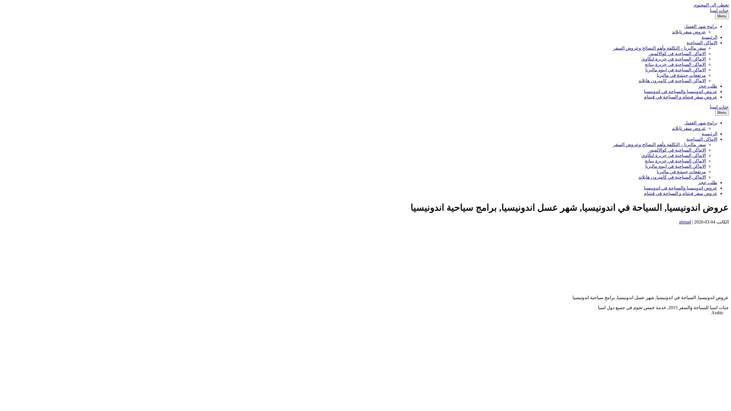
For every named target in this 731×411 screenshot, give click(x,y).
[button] (365, 312)
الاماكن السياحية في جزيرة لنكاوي (673, 59)
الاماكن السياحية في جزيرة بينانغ (675, 64)
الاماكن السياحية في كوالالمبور (677, 53)
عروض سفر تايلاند (689, 31)
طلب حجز (707, 86)
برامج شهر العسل (700, 26)
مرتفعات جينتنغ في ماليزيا (681, 75)
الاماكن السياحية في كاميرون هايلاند (672, 80)
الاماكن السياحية (701, 42)
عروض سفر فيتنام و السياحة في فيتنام (680, 96)
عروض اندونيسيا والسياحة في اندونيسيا (680, 91)
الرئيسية (709, 37)
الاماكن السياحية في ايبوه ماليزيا (675, 69)
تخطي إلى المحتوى (711, 5)
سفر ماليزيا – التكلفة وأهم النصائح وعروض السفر (659, 48)
